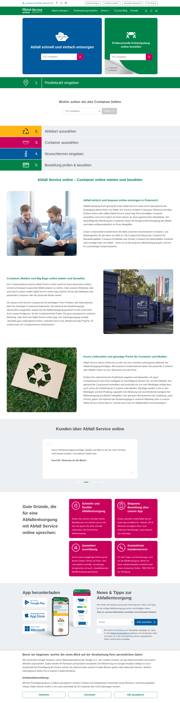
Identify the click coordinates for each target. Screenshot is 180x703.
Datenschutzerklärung (120, 633)
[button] (78, 482)
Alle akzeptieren (135, 695)
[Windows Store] (34, 628)
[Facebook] (57, 3)
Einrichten (89, 695)
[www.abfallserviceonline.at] (32, 10)
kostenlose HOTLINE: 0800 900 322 (39, 3)
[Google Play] (34, 602)
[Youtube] (61, 3)
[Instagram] (66, 3)
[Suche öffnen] (146, 11)
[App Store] (34, 615)
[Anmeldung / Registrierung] (151, 11)
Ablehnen (44, 695)
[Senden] (80, 57)
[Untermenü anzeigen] (69, 10)
